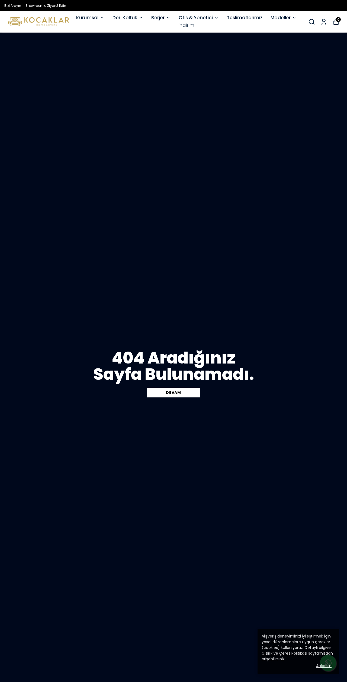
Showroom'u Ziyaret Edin (45, 5)
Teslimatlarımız (244, 17)
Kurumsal (87, 17)
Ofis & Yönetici (196, 17)
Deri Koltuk (125, 17)
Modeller (281, 17)
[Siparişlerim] (323, 21)
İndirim (186, 25)
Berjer (158, 17)
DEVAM (173, 392)
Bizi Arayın (12, 5)
